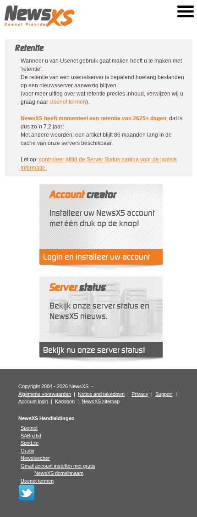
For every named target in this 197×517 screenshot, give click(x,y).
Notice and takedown (101, 394)
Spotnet (29, 428)
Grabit (27, 450)
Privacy (139, 394)
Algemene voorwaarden (44, 394)
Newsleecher (35, 458)
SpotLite (29, 443)
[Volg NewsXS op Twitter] (26, 499)
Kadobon (65, 401)
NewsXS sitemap (101, 401)
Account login (33, 401)
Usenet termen (67, 102)
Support (164, 394)
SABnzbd (31, 435)
